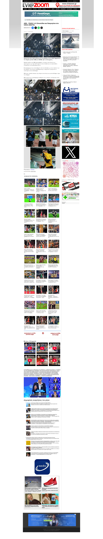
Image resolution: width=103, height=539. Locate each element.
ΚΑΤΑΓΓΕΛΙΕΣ (54, 1)
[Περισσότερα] (41, 28)
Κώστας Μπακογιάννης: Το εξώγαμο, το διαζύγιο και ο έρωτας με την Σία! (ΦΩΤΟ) (44, 452)
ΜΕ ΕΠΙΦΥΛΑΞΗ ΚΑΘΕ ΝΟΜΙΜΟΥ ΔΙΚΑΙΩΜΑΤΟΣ (51, 530)
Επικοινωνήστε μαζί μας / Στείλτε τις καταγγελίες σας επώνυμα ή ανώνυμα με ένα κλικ (40, 437)
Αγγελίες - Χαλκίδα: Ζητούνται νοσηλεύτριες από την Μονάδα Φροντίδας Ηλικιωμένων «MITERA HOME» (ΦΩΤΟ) (70, 65)
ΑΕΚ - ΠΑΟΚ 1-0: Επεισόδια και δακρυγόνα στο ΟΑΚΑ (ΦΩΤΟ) (41, 24)
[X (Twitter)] (69, 1)
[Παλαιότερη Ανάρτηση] (55, 335)
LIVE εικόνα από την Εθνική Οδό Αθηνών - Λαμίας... (70, 52)
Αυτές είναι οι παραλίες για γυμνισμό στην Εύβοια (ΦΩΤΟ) (40, 402)
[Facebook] (67, 1)
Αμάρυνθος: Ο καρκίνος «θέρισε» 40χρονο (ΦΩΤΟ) (70, 82)
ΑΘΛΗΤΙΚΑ (33, 171)
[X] (35, 28)
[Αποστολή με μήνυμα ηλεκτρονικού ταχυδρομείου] (24, 174)
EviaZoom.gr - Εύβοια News (55, 529)
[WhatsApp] (38, 28)
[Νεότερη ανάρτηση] (30, 335)
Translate (70, 32)
